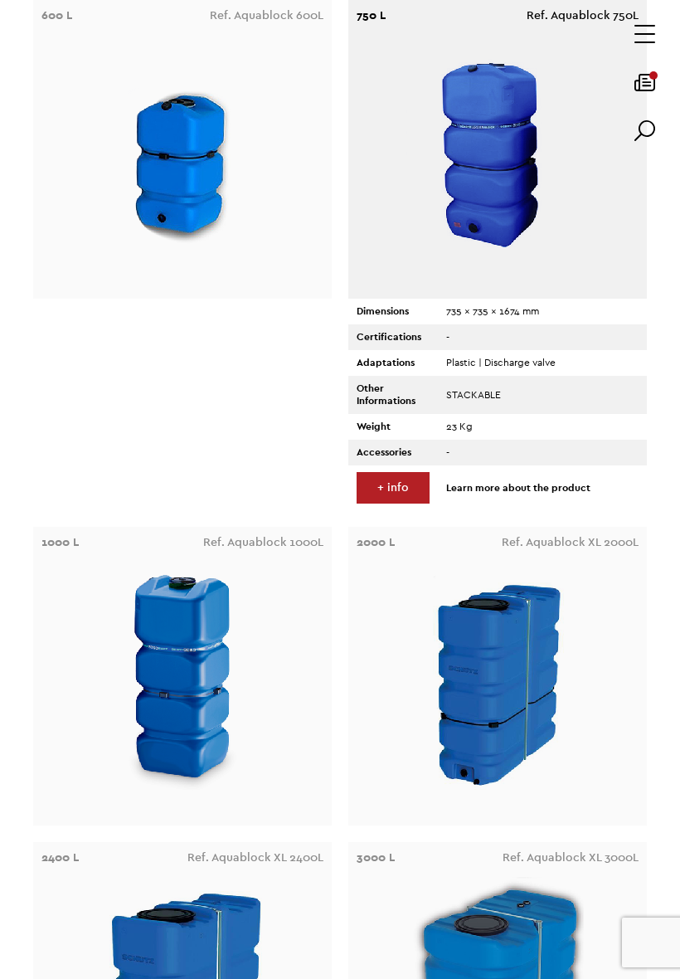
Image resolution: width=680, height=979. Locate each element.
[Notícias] (644, 88)
